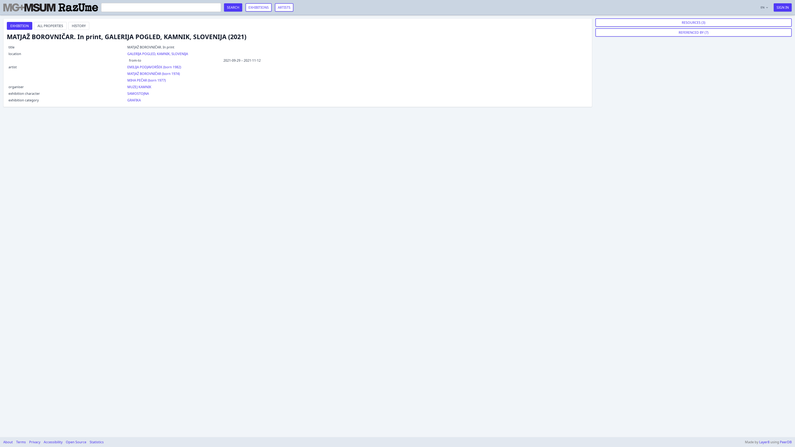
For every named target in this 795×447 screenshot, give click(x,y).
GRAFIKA (134, 100)
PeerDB (786, 442)
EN (763, 7)
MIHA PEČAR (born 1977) (146, 80)
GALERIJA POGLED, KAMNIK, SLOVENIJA (157, 54)
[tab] (19, 26)
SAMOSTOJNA (138, 93)
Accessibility (53, 442)
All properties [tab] (50, 26)
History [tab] (79, 26)
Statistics (97, 442)
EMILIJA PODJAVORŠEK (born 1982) (154, 67)
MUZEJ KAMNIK (139, 87)
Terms (21, 442)
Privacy (34, 442)
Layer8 (764, 442)
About (8, 442)
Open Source (76, 442)
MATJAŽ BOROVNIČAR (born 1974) (153, 73)
